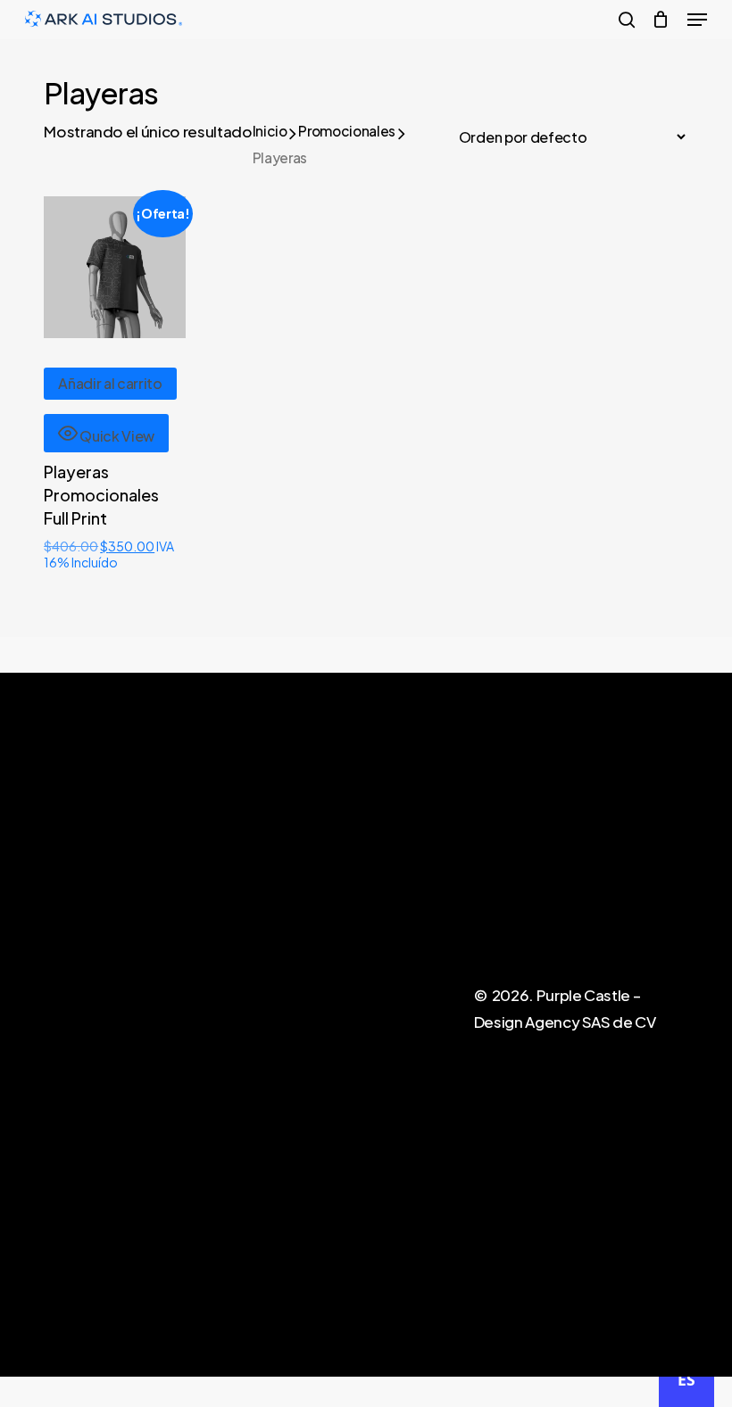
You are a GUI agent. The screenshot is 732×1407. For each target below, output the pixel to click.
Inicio (270, 130)
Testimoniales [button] (410, 913)
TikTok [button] (387, 941)
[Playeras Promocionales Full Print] (115, 267)
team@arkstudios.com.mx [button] (613, 941)
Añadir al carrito (110, 383)
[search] (627, 20)
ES (686, 1379)
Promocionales (346, 130)
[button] (697, 20)
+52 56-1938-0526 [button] (589, 913)
